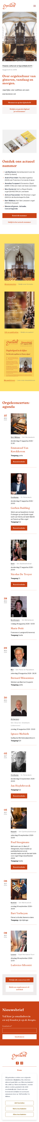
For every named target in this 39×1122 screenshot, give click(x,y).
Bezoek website (19, 462)
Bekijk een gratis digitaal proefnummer (19, 110)
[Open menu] (34, 5)
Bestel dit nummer (19, 216)
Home (19, 1070)
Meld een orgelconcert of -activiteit (19, 988)
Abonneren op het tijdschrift (19, 102)
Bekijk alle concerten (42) (19, 980)
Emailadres (7, 1026)
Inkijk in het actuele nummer (19, 222)
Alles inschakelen (19, 1114)
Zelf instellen (19, 1103)
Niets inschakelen (19, 1109)
